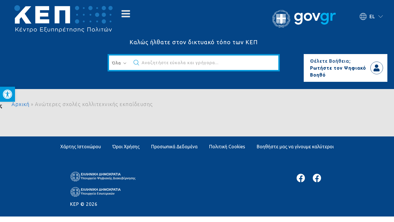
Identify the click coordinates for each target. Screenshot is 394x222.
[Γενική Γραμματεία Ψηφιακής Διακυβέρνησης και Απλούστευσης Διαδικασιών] (317, 178)
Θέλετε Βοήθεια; (330, 61)
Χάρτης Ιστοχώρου (80, 146)
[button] (7, 94)
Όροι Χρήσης (126, 146)
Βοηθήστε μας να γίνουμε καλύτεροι (295, 146)
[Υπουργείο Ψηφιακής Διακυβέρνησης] (301, 178)
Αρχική (20, 104)
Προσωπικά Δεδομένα (174, 146)
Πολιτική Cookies (227, 146)
